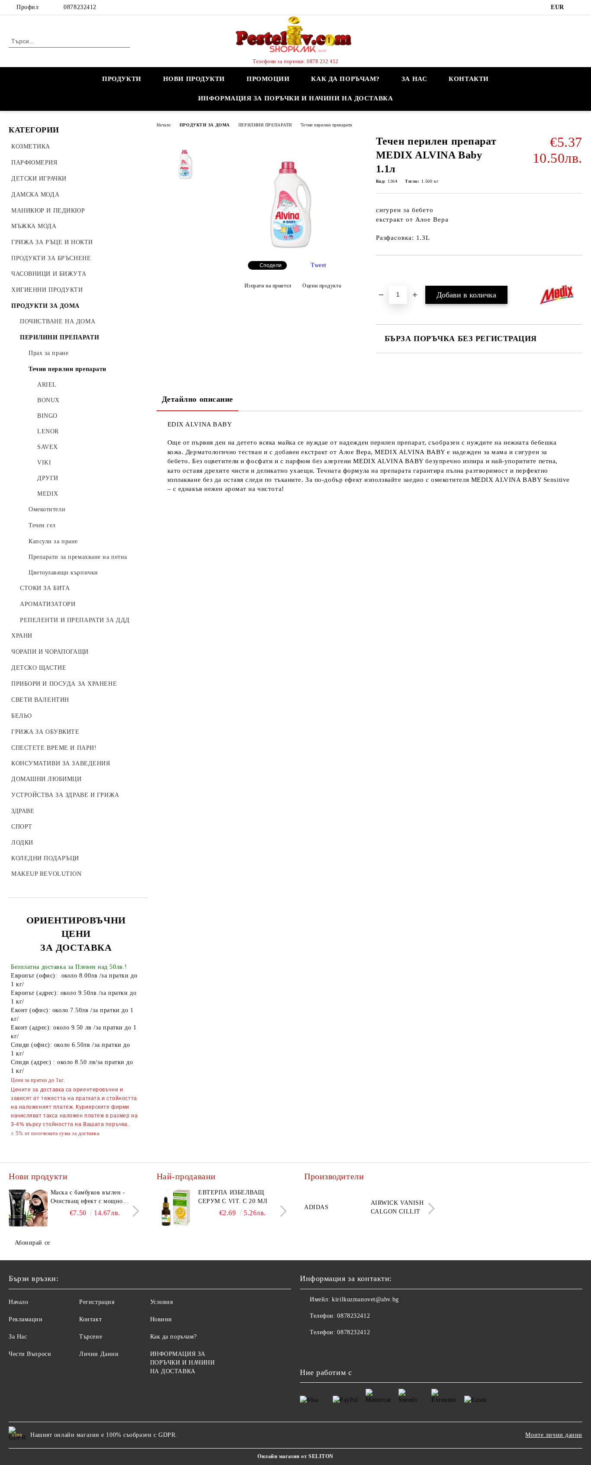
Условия (161, 1302)
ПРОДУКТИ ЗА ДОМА (205, 125)
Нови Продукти (194, 78)
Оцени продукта (321, 286)
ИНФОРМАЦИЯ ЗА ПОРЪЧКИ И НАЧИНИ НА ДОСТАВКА (295, 98)
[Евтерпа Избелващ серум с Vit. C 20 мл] (176, 1207)
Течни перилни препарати (326, 125)
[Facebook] (577, 7)
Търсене (90, 1336)
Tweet (319, 265)
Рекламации (26, 1319)
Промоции (268, 78)
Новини (161, 1319)
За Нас (18, 1336)
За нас (414, 78)
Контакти (468, 78)
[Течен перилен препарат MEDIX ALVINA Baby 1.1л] (292, 247)
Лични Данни (99, 1354)
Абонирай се (32, 1242)
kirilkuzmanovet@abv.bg (365, 1299)
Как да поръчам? (345, 78)
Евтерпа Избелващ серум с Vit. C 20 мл (232, 1196)
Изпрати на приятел (268, 286)
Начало (164, 125)
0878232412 (80, 7)
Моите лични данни (553, 1435)
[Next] (133, 1211)
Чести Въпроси (30, 1354)
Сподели (271, 265)
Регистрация (96, 1302)
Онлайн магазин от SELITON (295, 1456)
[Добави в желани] (392, 270)
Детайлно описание (198, 399)
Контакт (90, 1319)
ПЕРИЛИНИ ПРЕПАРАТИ (265, 125)
